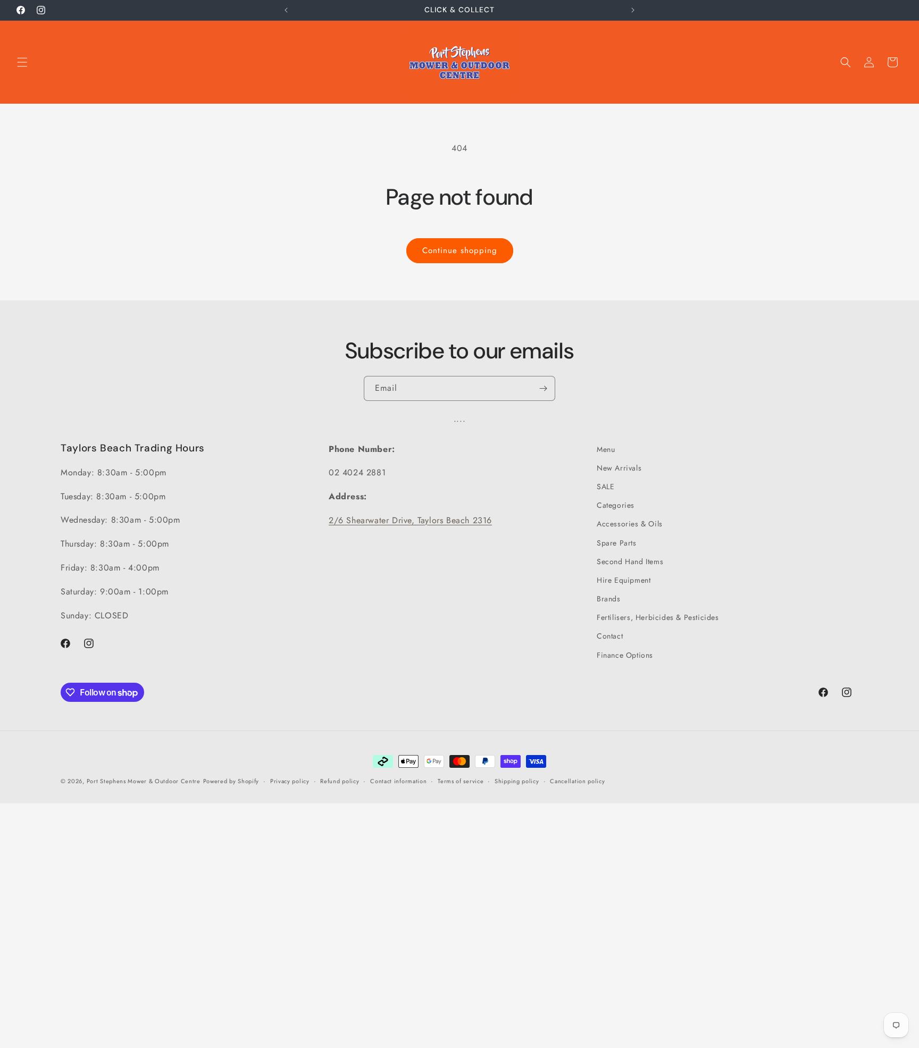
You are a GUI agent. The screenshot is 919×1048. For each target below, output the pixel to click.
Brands (609, 598)
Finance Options (625, 655)
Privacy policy (290, 781)
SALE (605, 486)
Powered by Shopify (231, 781)
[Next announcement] (633, 10)
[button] (22, 62)
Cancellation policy (577, 781)
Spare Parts (617, 543)
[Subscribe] (543, 388)
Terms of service (460, 781)
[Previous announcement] (286, 10)
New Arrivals (619, 468)
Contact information (398, 781)
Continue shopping (459, 250)
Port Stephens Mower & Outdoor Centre (143, 781)
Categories (615, 505)
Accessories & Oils (630, 523)
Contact (610, 636)
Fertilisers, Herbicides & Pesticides (658, 617)
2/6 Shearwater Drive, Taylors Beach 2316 (410, 520)
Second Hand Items (630, 561)
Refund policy (339, 781)
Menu (606, 449)
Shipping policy (517, 781)
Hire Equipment (623, 580)
